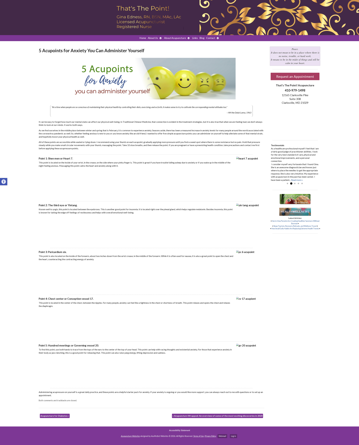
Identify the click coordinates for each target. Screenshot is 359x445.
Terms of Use (198, 436)
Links (195, 37)
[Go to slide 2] (291, 183)
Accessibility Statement (179, 430)
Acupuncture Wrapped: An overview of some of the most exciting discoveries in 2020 (217, 415)
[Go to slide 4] (298, 183)
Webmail (222, 436)
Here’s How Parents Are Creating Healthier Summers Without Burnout (295, 222)
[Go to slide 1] (287, 183)
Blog (201, 37)
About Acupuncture (175, 37)
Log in (233, 436)
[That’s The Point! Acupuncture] (179, 17)
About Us (153, 37)
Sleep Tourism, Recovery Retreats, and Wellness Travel (295, 226)
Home (142, 37)
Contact (210, 37)
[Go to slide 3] (294, 183)
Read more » (297, 180)
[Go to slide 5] (302, 183)
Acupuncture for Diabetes (54, 415)
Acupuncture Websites (130, 436)
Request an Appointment (295, 76)
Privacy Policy (210, 436)
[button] (3, 181)
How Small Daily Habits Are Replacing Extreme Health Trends (295, 228)
